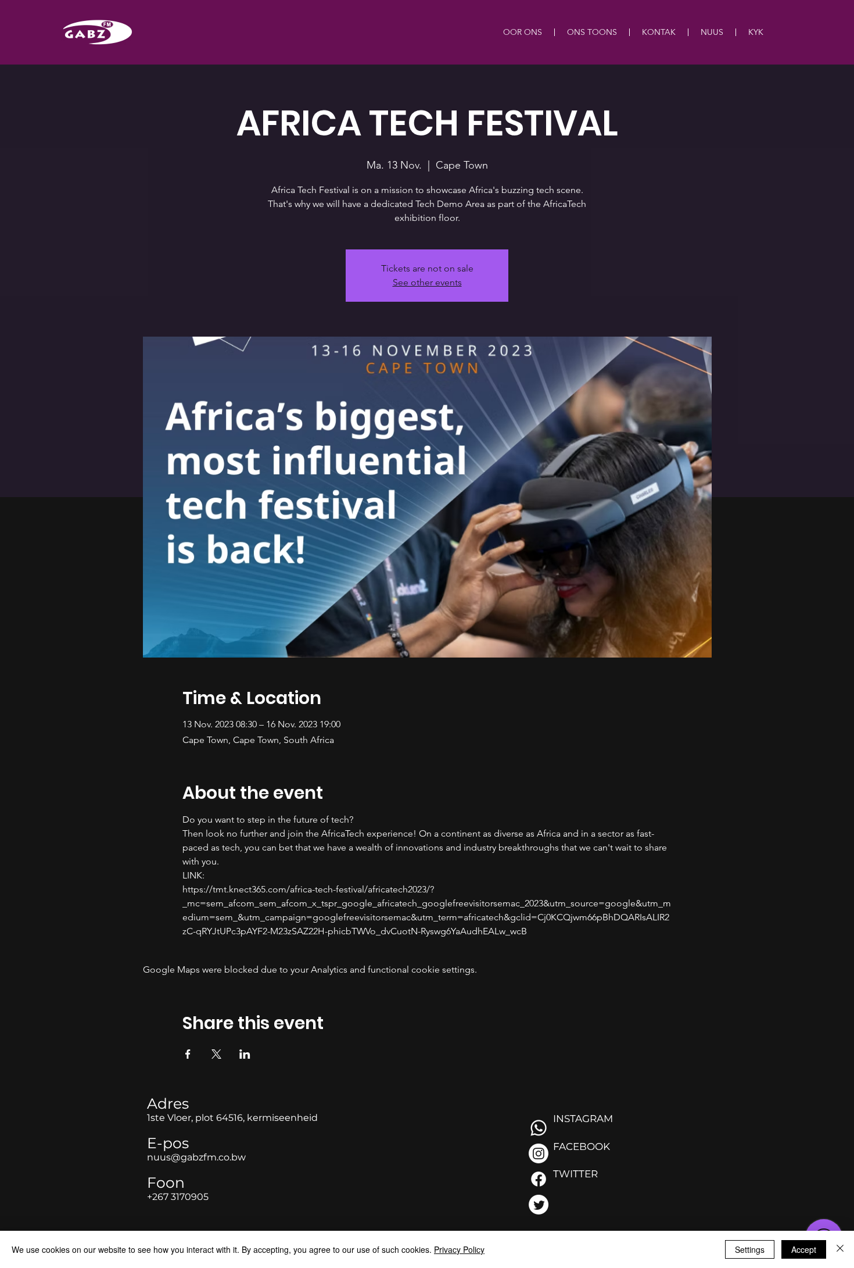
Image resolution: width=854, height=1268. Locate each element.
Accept (803, 1249)
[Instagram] (538, 1153)
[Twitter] (538, 1205)
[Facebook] (538, 1179)
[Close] (840, 1249)
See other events (427, 282)
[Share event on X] (216, 1054)
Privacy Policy (459, 1249)
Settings (750, 1249)
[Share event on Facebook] (187, 1054)
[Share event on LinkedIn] (244, 1054)
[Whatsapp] (538, 1128)
